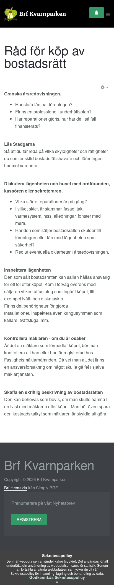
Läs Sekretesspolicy (66, 577)
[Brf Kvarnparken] (36, 14)
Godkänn (38, 577)
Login (96, 12)
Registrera (29, 519)
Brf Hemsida (15, 487)
